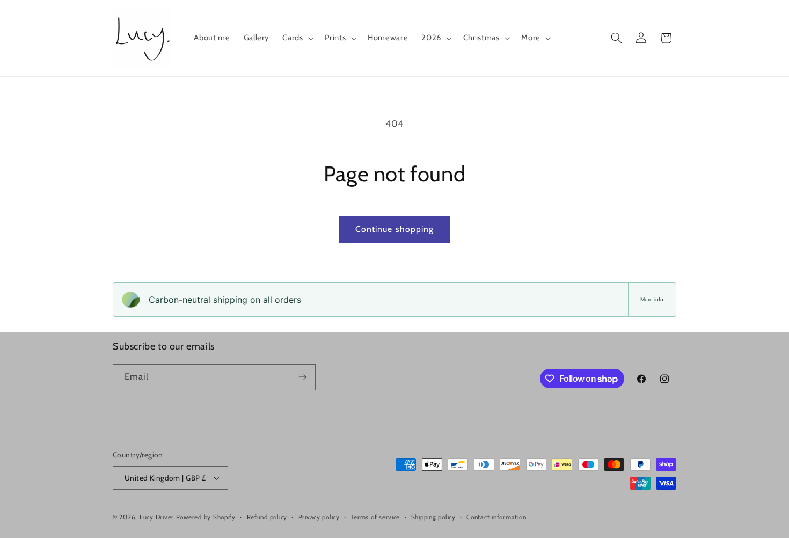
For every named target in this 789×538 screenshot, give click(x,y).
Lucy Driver (157, 517)
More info (651, 299)
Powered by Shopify (206, 517)
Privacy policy (319, 517)
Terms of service (375, 517)
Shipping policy (433, 517)
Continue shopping (394, 229)
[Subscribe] (302, 377)
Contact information (496, 517)
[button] (297, 38)
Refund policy (267, 517)
